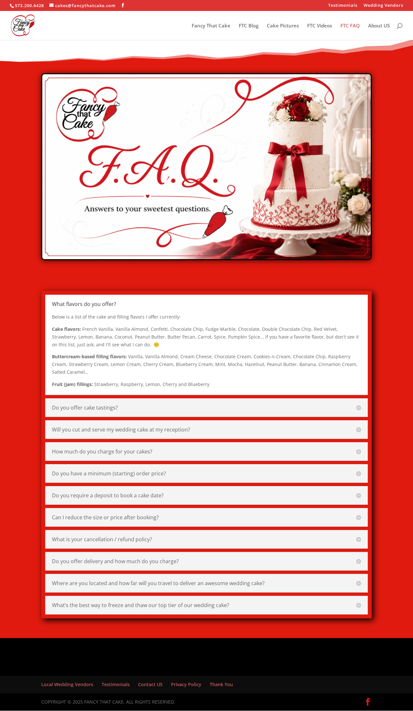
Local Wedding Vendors (67, 684)
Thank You (221, 684)
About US (379, 26)
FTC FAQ (350, 26)
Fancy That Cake (211, 26)
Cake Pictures (283, 26)
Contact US (150, 684)
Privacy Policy (186, 684)
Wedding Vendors (383, 5)
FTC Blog (248, 26)
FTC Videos (319, 26)
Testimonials (343, 5)
